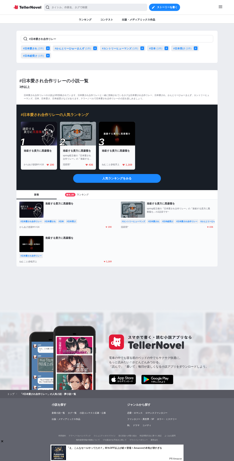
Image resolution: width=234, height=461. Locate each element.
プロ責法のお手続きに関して (115, 440)
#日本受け (182, 48)
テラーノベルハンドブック (80, 436)
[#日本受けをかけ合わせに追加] (196, 48)
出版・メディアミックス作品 (66, 419)
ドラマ (136, 425)
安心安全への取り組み (127, 436)
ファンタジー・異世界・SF (140, 419)
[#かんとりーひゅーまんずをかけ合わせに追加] (95, 48)
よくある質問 (170, 436)
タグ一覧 (72, 413)
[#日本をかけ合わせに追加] (167, 48)
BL (128, 425)
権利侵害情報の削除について (88, 440)
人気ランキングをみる (117, 178)
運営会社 (154, 440)
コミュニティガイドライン (105, 436)
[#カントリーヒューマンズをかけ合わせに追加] (143, 48)
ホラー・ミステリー (167, 419)
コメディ (146, 425)
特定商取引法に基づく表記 (151, 436)
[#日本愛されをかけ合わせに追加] (48, 48)
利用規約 (62, 436)
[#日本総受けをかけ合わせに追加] (48, 55)
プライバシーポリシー (138, 440)
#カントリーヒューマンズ (120, 48)
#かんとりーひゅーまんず (73, 48)
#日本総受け (33, 55)
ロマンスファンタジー (156, 413)
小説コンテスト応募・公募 (93, 413)
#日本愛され (33, 48)
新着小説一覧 (58, 413)
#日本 (155, 48)
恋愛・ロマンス (135, 413)
